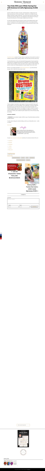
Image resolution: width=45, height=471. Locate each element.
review (28, 160)
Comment (9, 197)
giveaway (32, 157)
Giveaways (8, 155)
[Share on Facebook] (1, 235)
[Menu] (1, 2)
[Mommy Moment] (22, 2)
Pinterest (10, 142)
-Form (10, 124)
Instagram (10, 144)
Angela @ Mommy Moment (11, 153)
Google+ (10, 147)
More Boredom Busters (25, 67)
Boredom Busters (16, 157)
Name (9, 205)
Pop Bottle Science (11, 57)
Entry (8, 124)
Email (20, 205)
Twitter (10, 146)
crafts (23, 157)
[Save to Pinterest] (1, 238)
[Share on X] (1, 237)
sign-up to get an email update (16, 137)
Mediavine (28, 469)
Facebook (10, 140)
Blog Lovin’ (11, 149)
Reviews (11, 155)
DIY (27, 157)
